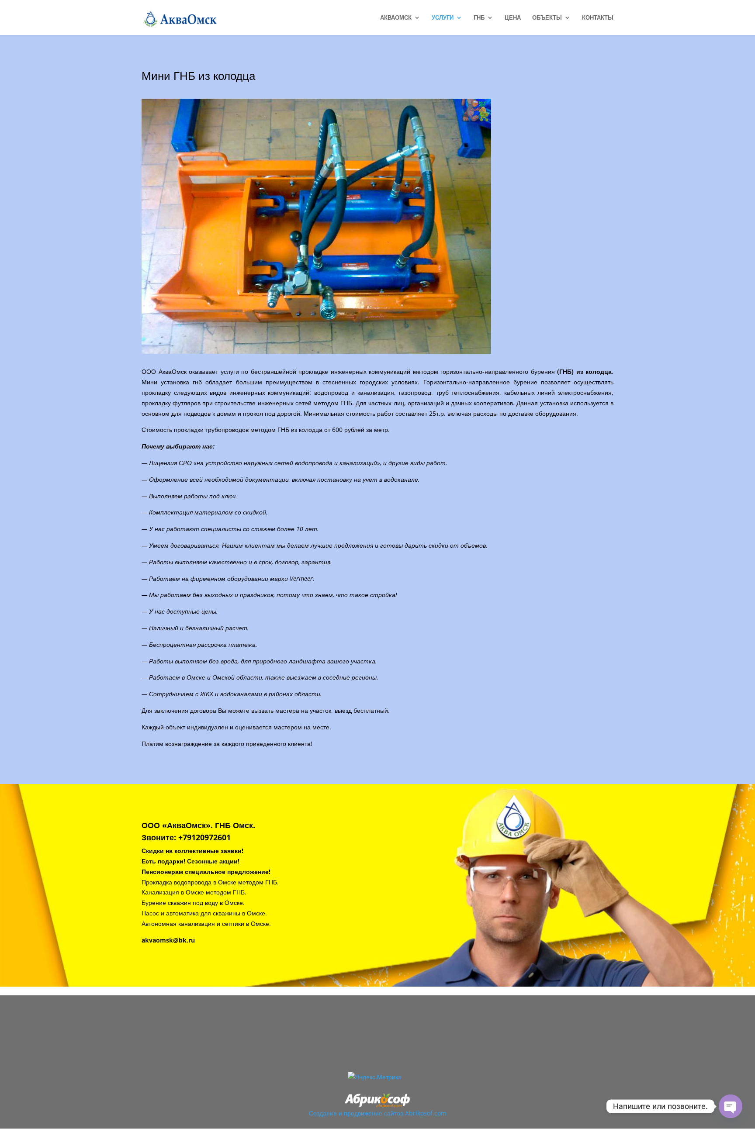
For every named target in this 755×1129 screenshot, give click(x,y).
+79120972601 (204, 837)
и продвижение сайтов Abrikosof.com (393, 1113)
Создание (323, 1113)
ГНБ (479, 17)
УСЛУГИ (443, 17)
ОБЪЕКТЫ (547, 17)
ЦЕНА (513, 17)
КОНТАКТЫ (597, 17)
